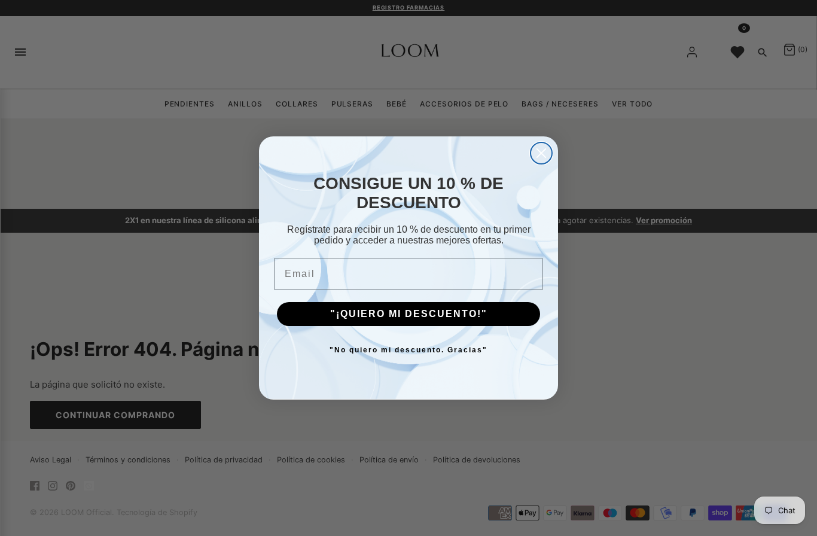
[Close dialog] (541, 153)
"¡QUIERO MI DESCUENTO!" (408, 314)
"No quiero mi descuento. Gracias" (408, 350)
